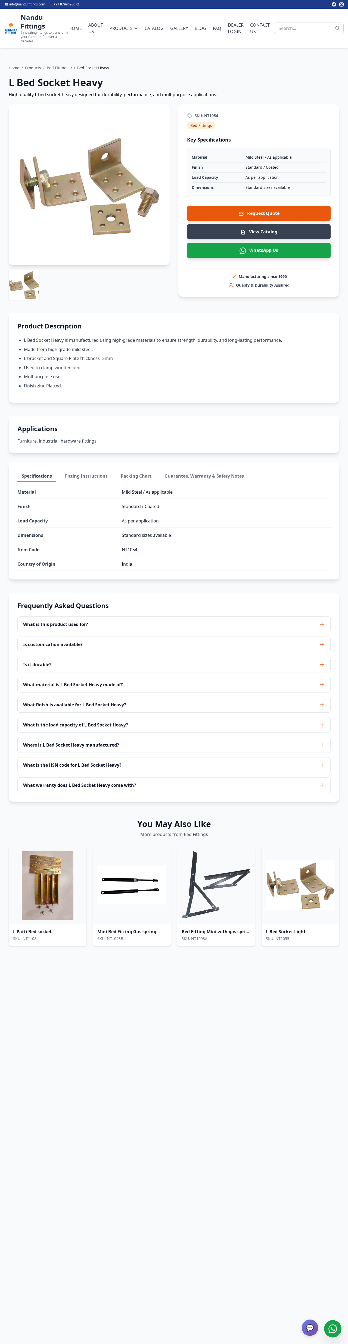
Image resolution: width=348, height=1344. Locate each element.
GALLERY (179, 28)
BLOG (200, 28)
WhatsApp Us (263, 250)
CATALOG (154, 28)
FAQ (217, 28)
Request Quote (262, 213)
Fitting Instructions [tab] (86, 476)
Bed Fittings (58, 67)
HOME (75, 28)
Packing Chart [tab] (136, 476)
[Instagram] (341, 4)
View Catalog (262, 232)
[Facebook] (334, 4)
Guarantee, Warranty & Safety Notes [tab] (204, 476)
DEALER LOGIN (236, 28)
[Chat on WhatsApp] (332, 1328)
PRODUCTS (121, 28)
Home (14, 67)
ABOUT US (95, 28)
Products (33, 67)
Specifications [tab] (37, 476)
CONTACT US (260, 28)
